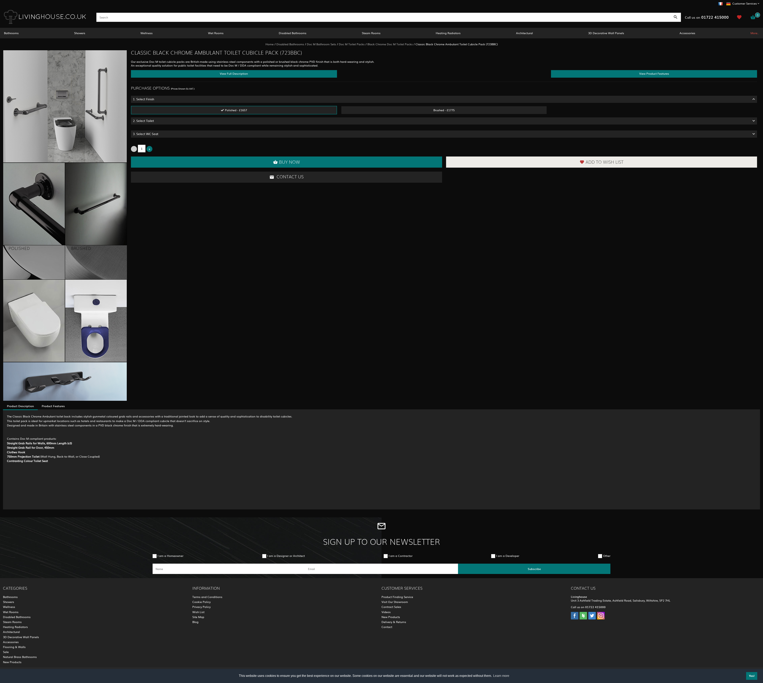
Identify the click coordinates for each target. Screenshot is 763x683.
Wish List (198, 612)
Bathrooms (11, 33)
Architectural (524, 33)
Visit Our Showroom (395, 602)
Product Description (20, 406)
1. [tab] (143, 99)
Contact (387, 627)
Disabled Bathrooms (292, 33)
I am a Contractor (400, 556)
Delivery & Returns (394, 622)
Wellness (146, 33)
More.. (754, 33)
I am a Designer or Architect (286, 556)
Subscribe (534, 569)
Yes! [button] (752, 675)
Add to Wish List (605, 162)
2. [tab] (143, 120)
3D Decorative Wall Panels (606, 33)
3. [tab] (145, 133)
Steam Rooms (371, 33)
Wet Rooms (216, 33)
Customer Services (744, 3)
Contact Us (289, 177)
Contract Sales (391, 607)
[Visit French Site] (720, 3)
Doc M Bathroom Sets (321, 44)
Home (269, 44)
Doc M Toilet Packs (352, 44)
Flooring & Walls (14, 647)
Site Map (198, 617)
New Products (12, 662)
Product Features (53, 406)
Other (606, 556)
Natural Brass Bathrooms (20, 657)
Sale (6, 652)
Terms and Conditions (207, 597)
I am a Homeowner (170, 556)
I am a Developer (507, 556)
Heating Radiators (448, 33)
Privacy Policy (201, 607)
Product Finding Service (397, 597)
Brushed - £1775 (444, 110)
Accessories (687, 33)
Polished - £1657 (236, 110)
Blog (195, 622)
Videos (386, 612)
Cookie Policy (201, 602)
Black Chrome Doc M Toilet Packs (390, 44)
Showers (79, 33)
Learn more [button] (501, 675)
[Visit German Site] (728, 3)
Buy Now (289, 162)
